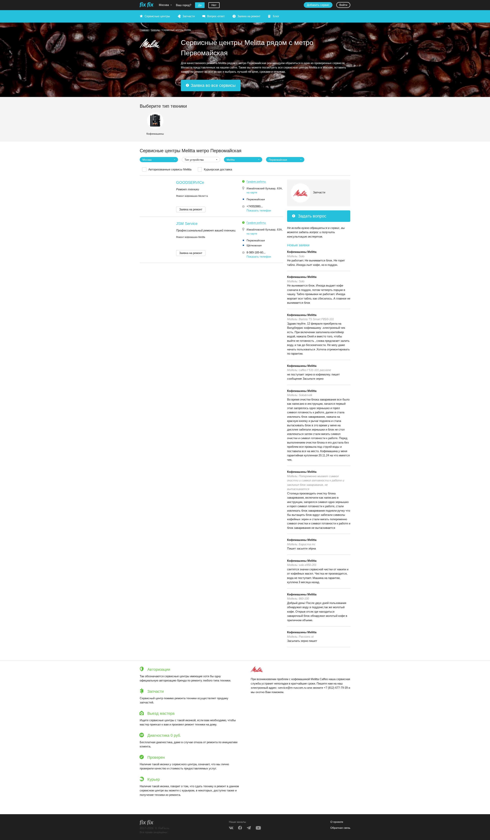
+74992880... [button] (255, 206)
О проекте (336, 821)
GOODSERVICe (190, 182)
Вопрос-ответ (216, 16)
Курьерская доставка (218, 169)
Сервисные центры (157, 16)
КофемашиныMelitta (301, 251)
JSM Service (187, 223)
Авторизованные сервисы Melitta (169, 169)
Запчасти (188, 16)
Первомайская (256, 199)
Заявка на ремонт (249, 16)
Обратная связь (340, 827)
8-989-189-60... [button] (256, 252)
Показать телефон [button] (259, 210)
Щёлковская (254, 245)
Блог (276, 16)
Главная (144, 30)
